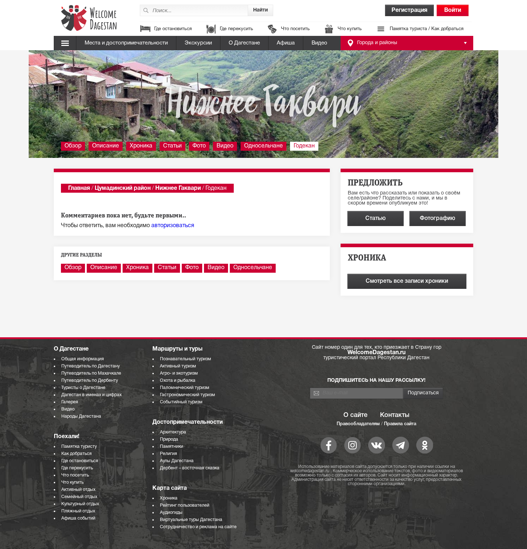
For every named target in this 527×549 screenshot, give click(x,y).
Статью (375, 218)
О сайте (355, 415)
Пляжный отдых (78, 511)
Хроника (141, 146)
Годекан (304, 146)
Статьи (172, 146)
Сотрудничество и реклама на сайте (198, 527)
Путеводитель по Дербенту (89, 381)
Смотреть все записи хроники (407, 281)
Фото (199, 146)
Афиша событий (78, 518)
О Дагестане (244, 43)
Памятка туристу (79, 447)
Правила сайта (400, 424)
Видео (319, 43)
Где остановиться (173, 29)
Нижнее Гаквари (178, 188)
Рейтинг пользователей (184, 505)
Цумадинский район (123, 188)
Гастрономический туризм (187, 395)
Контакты (394, 415)
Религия (168, 454)
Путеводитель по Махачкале (91, 373)
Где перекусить (236, 29)
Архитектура (173, 432)
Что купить (350, 29)
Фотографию (437, 218)
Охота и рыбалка (177, 381)
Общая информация (82, 359)
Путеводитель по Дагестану (90, 366)
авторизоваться (172, 225)
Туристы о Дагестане (83, 388)
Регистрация (409, 10)
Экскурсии (198, 43)
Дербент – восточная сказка (189, 468)
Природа (169, 439)
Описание (105, 146)
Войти (452, 10)
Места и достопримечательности (126, 43)
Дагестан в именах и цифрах (91, 395)
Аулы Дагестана (177, 461)
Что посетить (295, 29)
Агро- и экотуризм (179, 373)
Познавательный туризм (185, 359)
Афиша (286, 43)
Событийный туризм (181, 402)
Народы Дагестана (81, 416)
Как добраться (76, 454)
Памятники (171, 447)
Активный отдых (78, 490)
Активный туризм (178, 366)
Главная (79, 188)
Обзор (73, 146)
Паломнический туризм (184, 388)
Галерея (69, 402)
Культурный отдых (80, 504)
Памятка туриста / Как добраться (427, 29)
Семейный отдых (79, 497)
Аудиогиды (171, 513)
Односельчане (263, 146)
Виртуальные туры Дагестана (191, 520)
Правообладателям (358, 424)
